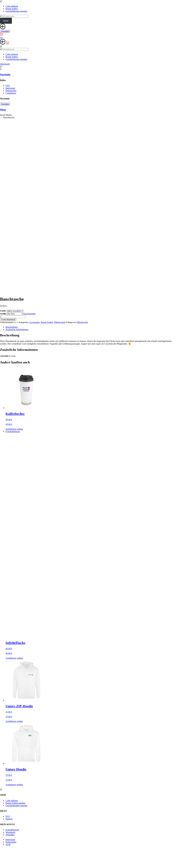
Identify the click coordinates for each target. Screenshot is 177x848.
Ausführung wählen (14, 429)
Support (9, 819)
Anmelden (5, 31)
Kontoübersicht (12, 830)
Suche (6, 21)
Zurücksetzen (29, 314)
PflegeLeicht (59, 322)
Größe (3, 314)
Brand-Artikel (12, 8)
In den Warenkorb (8, 320)
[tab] (91, 327)
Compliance (11, 93)
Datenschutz (11, 90)
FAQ (8, 85)
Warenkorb (10, 832)
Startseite (5, 74)
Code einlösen (12, 6)
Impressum (10, 88)
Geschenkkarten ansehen (16, 11)
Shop (3, 109)
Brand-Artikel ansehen (15, 803)
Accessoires (34, 322)
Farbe (3, 311)
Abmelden (10, 835)
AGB (8, 844)
